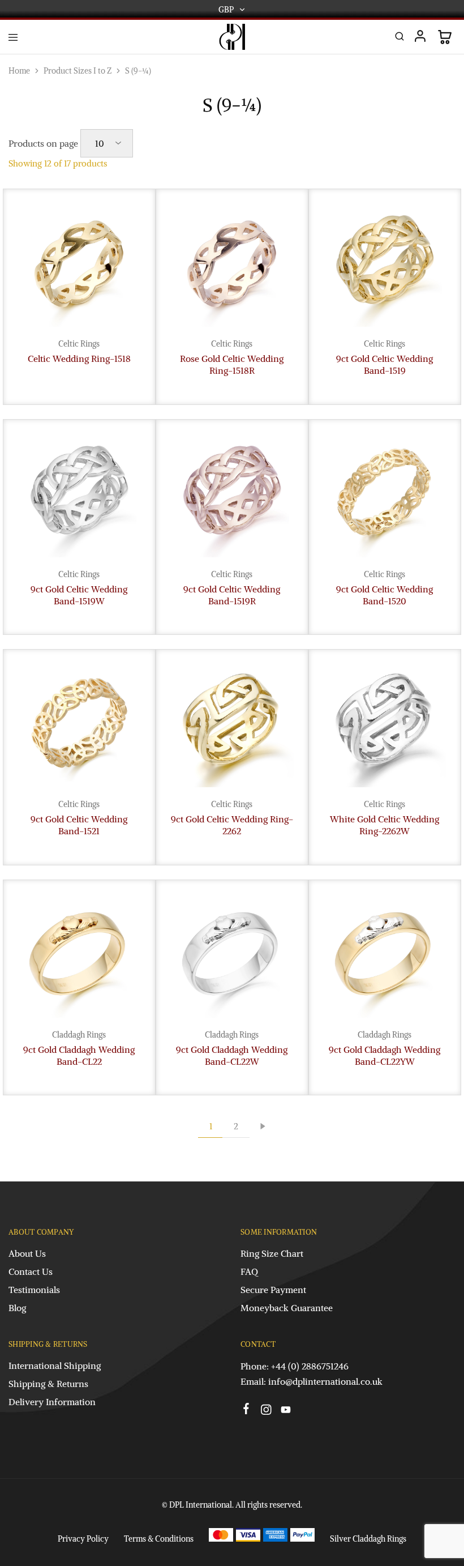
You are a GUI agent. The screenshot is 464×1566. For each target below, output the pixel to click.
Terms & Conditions (159, 1539)
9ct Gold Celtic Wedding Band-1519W (79, 595)
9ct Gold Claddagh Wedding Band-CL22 (79, 1055)
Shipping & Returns (48, 1383)
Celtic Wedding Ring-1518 (79, 358)
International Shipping (54, 1365)
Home (19, 71)
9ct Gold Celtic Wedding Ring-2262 (232, 825)
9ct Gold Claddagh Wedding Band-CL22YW (384, 1055)
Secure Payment (273, 1289)
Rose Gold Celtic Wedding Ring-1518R (231, 364)
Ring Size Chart (271, 1253)
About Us (27, 1253)
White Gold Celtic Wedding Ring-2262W (384, 825)
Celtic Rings (79, 344)
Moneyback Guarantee (286, 1307)
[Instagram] (266, 1411)
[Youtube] (286, 1411)
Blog (17, 1307)
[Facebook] (246, 1410)
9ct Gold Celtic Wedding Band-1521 (79, 825)
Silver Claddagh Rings (368, 1539)
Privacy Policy (83, 1539)
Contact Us (30, 1271)
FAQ (249, 1271)
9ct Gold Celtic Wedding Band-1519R (231, 595)
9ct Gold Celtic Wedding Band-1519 (384, 364)
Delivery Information (52, 1401)
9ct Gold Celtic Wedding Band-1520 (384, 595)
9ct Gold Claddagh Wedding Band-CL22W (231, 1055)
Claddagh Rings (79, 1035)
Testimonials (34, 1289)
